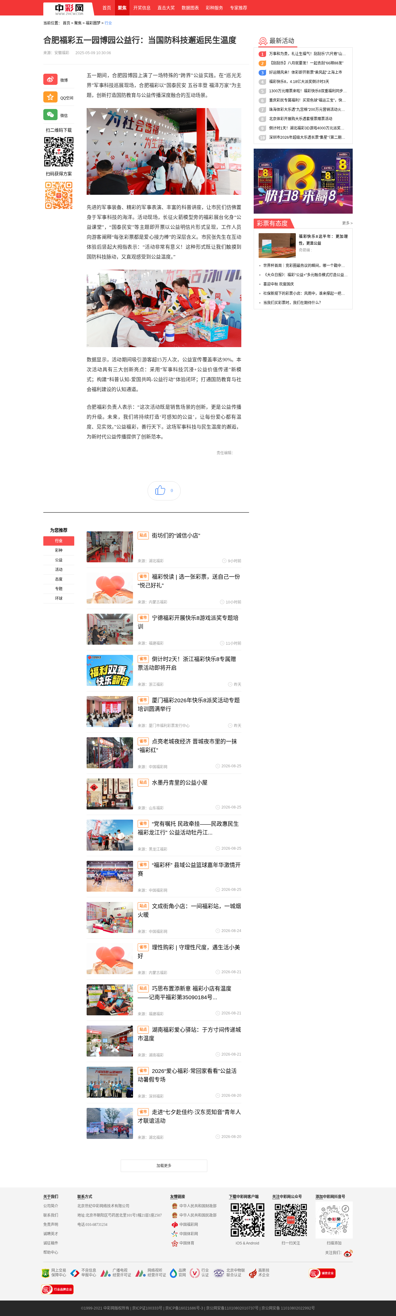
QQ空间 (66, 98)
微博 (64, 80)
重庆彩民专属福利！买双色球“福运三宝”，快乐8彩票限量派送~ (308, 100)
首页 (66, 23)
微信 (64, 116)
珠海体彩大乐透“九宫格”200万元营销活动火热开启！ (308, 109)
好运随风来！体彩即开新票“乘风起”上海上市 (305, 72)
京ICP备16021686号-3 (184, 1308)
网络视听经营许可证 (157, 1272)
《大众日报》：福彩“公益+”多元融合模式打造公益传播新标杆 (305, 275)
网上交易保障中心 (58, 1272)
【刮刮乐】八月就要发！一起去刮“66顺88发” (306, 63)
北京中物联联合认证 (235, 1272)
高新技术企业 (263, 1272)
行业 (108, 23)
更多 (347, 223)
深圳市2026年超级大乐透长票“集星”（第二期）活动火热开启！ (308, 137)
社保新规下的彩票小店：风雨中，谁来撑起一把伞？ (305, 293)
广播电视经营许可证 (122, 1272)
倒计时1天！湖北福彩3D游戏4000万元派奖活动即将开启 (308, 128)
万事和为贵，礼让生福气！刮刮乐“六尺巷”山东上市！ (308, 54)
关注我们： (334, 1253)
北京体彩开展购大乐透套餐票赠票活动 (300, 119)
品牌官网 (182, 1272)
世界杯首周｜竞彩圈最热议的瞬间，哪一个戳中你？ (305, 266)
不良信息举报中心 (88, 1272)
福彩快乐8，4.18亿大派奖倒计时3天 (299, 82)
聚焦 (78, 23)
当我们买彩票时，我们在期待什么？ (293, 303)
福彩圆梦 (93, 23)
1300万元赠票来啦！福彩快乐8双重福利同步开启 (308, 91)
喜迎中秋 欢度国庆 (278, 284)
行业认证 (205, 1272)
